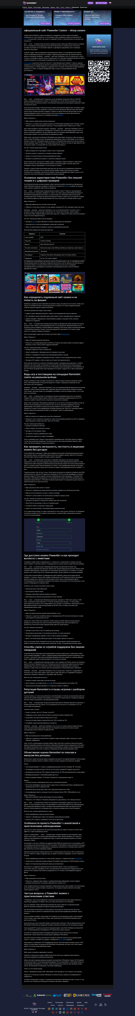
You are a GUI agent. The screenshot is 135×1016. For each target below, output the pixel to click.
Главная (24, 7)
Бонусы (30, 7)
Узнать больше (75, 23)
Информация (75, 7)
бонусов (60, 115)
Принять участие (104, 23)
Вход (57, 7)
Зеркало (52, 7)
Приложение (45, 7)
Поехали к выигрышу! (99, 51)
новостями (62, 939)
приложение (78, 858)
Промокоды (83, 7)
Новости (68, 7)
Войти (90, 3)
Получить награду (44, 23)
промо (49, 683)
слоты (26, 39)
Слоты (62, 7)
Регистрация (37, 7)
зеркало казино (65, 334)
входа (68, 186)
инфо (34, 221)
